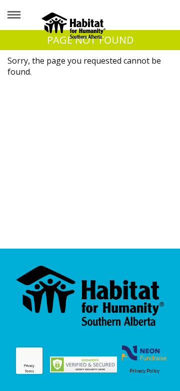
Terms (29, 371)
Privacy (29, 365)
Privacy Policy (145, 370)
